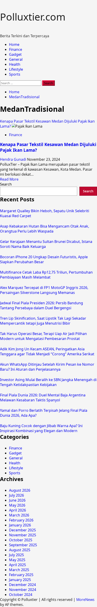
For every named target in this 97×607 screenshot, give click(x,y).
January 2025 (20, 579)
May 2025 (17, 559)
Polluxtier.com (32, 16)
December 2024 (22, 584)
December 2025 (22, 530)
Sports (14, 74)
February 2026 (21, 520)
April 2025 (17, 564)
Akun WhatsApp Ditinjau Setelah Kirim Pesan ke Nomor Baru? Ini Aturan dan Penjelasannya (47, 367)
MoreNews (85, 599)
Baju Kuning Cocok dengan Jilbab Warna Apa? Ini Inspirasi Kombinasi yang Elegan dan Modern (41, 428)
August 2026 (19, 490)
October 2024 (20, 594)
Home (14, 44)
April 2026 (17, 510)
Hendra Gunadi (13, 159)
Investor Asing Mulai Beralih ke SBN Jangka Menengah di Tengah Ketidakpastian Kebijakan (48, 382)
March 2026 (19, 515)
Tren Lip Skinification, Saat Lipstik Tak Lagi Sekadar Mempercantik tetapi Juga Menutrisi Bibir (43, 321)
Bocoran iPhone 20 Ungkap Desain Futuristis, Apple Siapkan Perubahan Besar (44, 259)
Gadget (15, 54)
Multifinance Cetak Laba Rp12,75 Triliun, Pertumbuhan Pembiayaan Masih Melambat (46, 275)
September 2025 (23, 544)
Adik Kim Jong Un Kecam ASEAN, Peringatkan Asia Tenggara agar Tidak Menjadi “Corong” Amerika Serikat (47, 351)
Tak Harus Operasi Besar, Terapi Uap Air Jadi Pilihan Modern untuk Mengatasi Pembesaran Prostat (43, 336)
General (16, 59)
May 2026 (17, 505)
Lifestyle (16, 69)
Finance (15, 49)
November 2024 (22, 589)
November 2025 (22, 535)
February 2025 (21, 574)
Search (6, 184)
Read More (9, 179)
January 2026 (20, 525)
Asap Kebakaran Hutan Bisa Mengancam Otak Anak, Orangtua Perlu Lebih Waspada (44, 229)
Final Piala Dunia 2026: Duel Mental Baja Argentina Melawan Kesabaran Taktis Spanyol (42, 397)
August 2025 (19, 549)
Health (14, 64)
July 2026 (16, 495)
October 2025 (20, 539)
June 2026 (17, 500)
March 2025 (19, 569)
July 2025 (16, 554)
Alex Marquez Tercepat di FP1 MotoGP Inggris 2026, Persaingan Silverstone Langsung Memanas (44, 290)
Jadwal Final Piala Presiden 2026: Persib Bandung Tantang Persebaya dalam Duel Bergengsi (41, 305)
